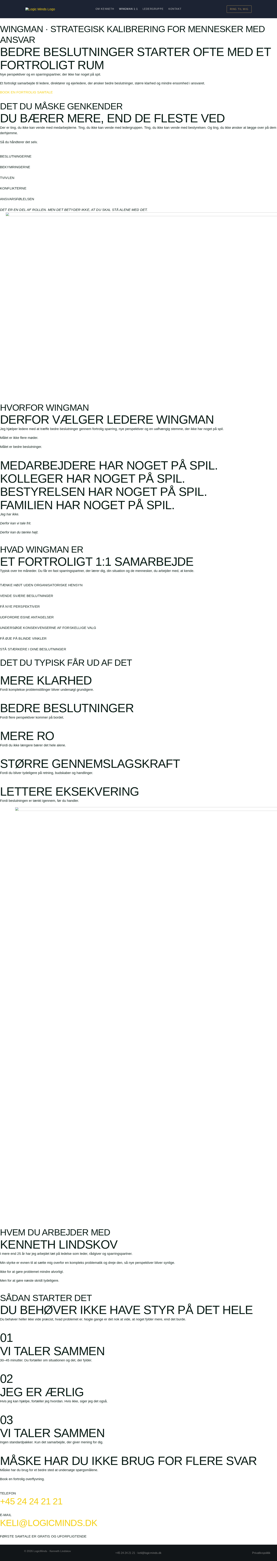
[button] (239, 9)
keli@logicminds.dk (48, 1523)
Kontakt (174, 9)
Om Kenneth (105, 9)
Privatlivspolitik (261, 1552)
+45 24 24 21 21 (31, 1501)
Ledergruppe (153, 9)
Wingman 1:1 (128, 9)
